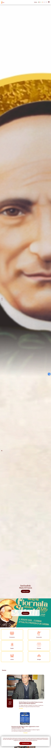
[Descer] (1, 450)
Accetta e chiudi (25, 743)
